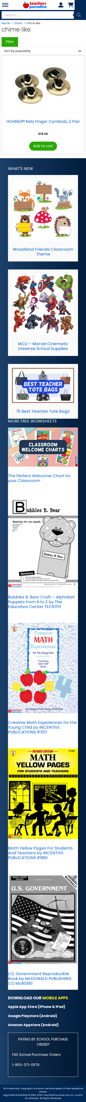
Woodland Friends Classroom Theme (43, 251)
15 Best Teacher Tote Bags (43, 411)
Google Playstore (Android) (32, 1016)
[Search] (79, 15)
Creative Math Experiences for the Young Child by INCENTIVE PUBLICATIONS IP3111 (42, 727)
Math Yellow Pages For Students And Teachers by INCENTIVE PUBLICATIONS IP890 (40, 853)
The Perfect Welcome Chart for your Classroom (39, 478)
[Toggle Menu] (5, 5)
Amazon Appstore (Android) (33, 1025)
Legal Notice (10, 1095)
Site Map (23, 1095)
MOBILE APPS (55, 998)
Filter (10, 41)
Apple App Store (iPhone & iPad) (36, 1006)
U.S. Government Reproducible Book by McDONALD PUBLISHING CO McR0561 (39, 978)
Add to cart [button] (43, 146)
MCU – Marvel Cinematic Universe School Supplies (43, 346)
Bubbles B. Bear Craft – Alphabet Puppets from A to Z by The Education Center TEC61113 (41, 602)
